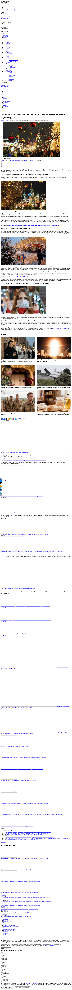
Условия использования (9, 925)
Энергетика (12, 75)
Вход (2, 17)
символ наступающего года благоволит (61, 328)
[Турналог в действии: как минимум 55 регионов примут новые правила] (13, 571)
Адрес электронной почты (7, 987)
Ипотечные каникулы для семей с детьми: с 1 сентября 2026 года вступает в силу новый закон (23, 912)
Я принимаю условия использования (11, 982)
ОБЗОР (5, 27)
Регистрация (6, 17)
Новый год (13, 160)
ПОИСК (5, 30)
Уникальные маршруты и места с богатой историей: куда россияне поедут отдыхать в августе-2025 (24, 534)
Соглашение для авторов (9, 930)
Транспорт (11, 74)
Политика (5, 36)
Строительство (9, 62)
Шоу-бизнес (9, 70)
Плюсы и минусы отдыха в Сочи (8, 512)
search (2, 948)
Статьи (8, 57)
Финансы (11, 79)
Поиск (4, 3)
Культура (8, 47)
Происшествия (9, 53)
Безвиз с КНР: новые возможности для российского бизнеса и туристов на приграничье (22, 496)
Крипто (11, 76)
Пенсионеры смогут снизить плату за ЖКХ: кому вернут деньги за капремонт (19, 892)
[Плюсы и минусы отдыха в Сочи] (13, 511)
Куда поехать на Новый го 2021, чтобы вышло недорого (23, 276)
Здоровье (8, 46)
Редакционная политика (9, 929)
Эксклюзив (9, 80)
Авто (7, 42)
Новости (3, 953)
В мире (5, 37)
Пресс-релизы (12, 61)
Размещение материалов (9, 927)
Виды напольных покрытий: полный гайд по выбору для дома (16, 916)
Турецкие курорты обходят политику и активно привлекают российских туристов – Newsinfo (23, 460)
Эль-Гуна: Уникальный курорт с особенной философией (14, 452)
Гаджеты (11, 65)
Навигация (6, 1)
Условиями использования (31, 983)
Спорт (7, 56)
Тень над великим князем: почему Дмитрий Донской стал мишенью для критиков (20, 881)
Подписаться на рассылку (6, 988)
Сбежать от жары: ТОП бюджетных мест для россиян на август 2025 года (24, 834)
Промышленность (13, 77)
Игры (10, 66)
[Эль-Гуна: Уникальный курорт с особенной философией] (27, 451)
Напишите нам (7, 921)
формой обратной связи (50, 945)
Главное (5, 97)
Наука (7, 48)
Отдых (18, 160)
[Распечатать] (1, 166)
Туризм (8, 68)
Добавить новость (5, 19)
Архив (5, 934)
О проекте (5, 920)
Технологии (9, 63)
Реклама (5, 924)
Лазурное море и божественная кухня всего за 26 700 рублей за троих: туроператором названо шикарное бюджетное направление (32, 551)
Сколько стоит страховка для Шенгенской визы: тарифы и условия (22, 839)
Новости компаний (13, 60)
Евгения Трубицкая (29, 160)
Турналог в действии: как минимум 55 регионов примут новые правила (18, 553)
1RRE (2, 984)
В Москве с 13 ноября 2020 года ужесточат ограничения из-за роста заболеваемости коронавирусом (34, 225)
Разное (7, 55)
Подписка (5, 931)
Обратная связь (4, 18)
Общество (5, 35)
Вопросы (5, 933)
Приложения (12, 67)
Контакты (5, 922)
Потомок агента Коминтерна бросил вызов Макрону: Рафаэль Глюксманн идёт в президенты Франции (25, 858)
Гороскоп (8, 44)
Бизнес (10, 72)
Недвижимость (9, 49)
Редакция (5, 919)
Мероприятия (12, 58)
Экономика (6, 33)
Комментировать (21, 418)
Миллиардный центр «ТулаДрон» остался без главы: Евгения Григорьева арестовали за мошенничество (26, 869)
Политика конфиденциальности (11, 926)
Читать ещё (3, 842)
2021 (8, 160)
